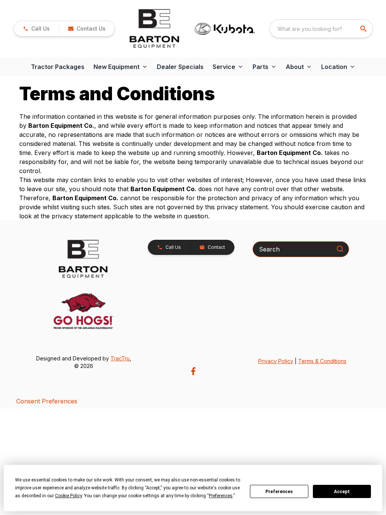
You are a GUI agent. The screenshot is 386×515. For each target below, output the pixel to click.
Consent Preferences (46, 401)
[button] (36, 28)
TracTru (120, 358)
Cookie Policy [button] (68, 495)
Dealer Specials (180, 67)
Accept (342, 491)
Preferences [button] (221, 495)
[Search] (340, 249)
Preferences (279, 491)
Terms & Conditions (322, 361)
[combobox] (321, 29)
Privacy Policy (275, 361)
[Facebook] (193, 371)
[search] (364, 28)
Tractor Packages (57, 67)
